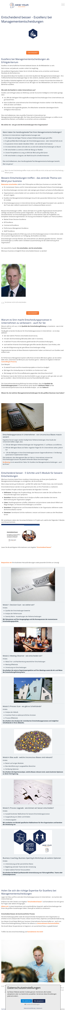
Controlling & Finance (8, 362)
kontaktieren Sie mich (35, 932)
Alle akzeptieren (39, 1001)
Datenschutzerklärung (29, 1008)
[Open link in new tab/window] (20, 534)
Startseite (4, 1009)
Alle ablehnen (26, 1001)
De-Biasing (6, 462)
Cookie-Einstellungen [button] (33, 1004)
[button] (32, 52)
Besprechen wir (6, 562)
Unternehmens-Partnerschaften (48, 923)
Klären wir (4, 906)
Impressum (39, 1008)
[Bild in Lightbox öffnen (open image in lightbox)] (22, 417)
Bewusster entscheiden (9, 184)
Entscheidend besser (44, 547)
